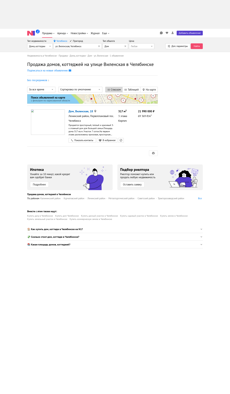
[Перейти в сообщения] (161, 32)
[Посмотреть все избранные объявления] (167, 32)
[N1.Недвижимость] (31, 33)
